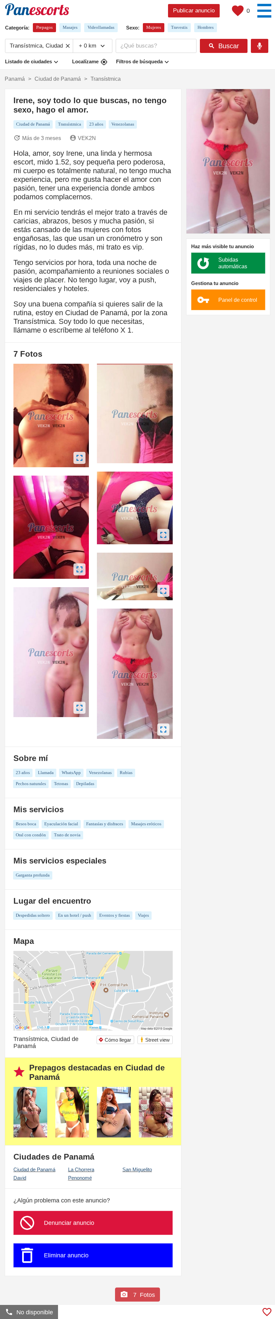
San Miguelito (137, 1169)
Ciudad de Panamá (34, 1169)
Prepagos (44, 27)
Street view (155, 1039)
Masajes (70, 27)
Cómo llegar (114, 1040)
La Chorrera (81, 1169)
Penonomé (80, 1178)
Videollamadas (101, 27)
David (19, 1178)
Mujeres (153, 27)
